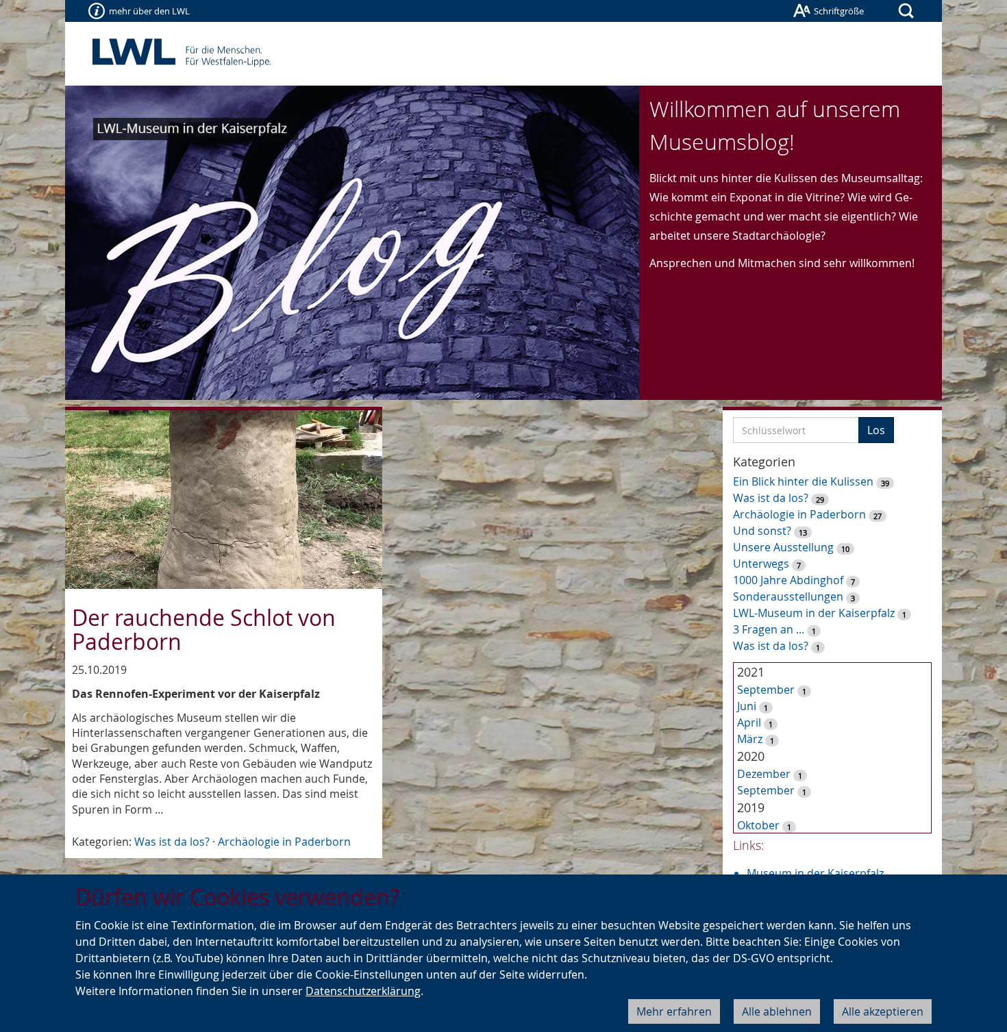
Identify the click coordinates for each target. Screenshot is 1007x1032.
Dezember (764, 773)
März (749, 738)
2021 (750, 672)
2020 (750, 756)
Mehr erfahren (674, 1011)
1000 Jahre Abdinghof (789, 580)
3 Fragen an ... (768, 629)
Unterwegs (761, 563)
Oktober (758, 825)
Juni (746, 706)
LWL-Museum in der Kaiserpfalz (814, 612)
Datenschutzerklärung (363, 990)
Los (876, 430)
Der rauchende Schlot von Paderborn (204, 629)
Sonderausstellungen (788, 596)
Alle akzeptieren (882, 1011)
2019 (750, 807)
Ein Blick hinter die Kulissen (803, 481)
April (749, 722)
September (766, 689)
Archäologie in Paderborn (284, 841)
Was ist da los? (172, 841)
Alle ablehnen (777, 1011)
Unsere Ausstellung (783, 547)
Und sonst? (762, 530)
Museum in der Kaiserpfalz (815, 873)
